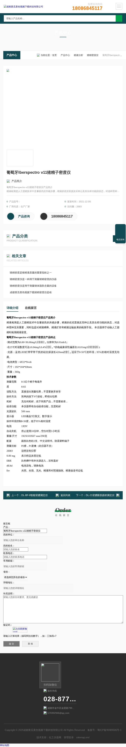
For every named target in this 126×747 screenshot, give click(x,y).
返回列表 (65, 495)
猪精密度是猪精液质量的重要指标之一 (31, 272)
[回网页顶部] (120, 227)
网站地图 (4, 745)
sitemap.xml (82, 737)
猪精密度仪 (92, 55)
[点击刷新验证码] (20, 629)
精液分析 (78, 55)
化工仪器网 (55, 737)
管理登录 (69, 737)
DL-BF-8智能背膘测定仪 (34, 495)
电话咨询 (120, 239)
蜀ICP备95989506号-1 (109, 730)
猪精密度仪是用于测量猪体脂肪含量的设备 (33, 285)
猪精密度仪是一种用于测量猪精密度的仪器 (33, 279)
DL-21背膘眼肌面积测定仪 (100, 495)
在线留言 (31, 307)
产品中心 (12, 55)
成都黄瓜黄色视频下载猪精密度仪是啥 (31, 292)
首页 (54, 55)
